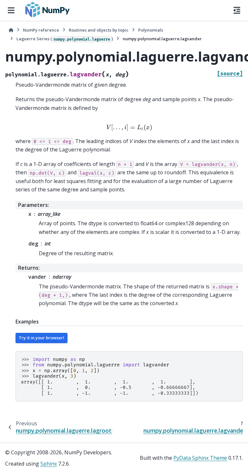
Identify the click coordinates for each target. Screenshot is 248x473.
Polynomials (150, 30)
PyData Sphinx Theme (200, 457)
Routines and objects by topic (99, 30)
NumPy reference (41, 30)
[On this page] (237, 10)
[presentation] (129, 127)
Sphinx (48, 463)
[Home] (11, 30)
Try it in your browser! (41, 338)
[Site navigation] (11, 10)
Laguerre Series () (64, 39)
